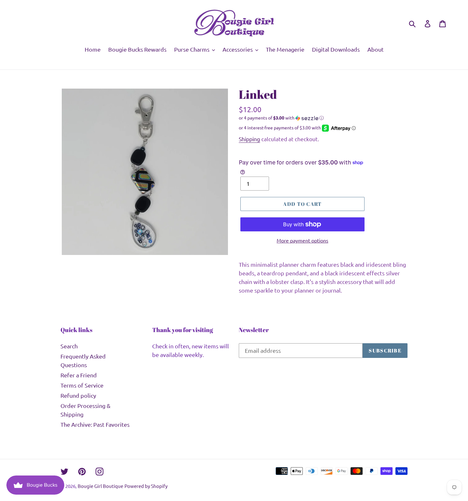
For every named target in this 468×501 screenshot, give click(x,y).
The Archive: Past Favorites (95, 424)
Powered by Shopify (145, 486)
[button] (323, 118)
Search (69, 346)
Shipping (249, 138)
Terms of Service (81, 385)
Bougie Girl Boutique (100, 486)
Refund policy (78, 395)
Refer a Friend (78, 375)
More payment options (302, 240)
